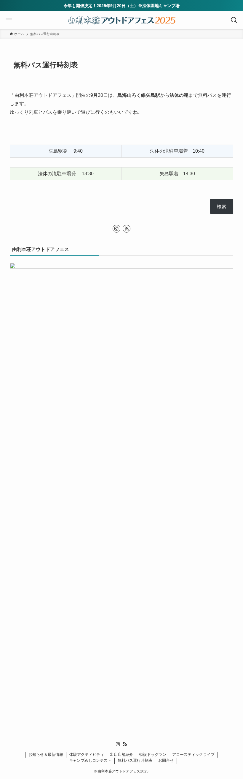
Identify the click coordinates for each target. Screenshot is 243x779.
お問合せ (166, 760)
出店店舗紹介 (121, 754)
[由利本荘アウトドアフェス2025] (121, 20)
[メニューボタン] (9, 20)
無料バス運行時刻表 (135, 760)
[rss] (126, 229)
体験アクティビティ (86, 754)
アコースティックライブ (193, 754)
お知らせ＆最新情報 (45, 754)
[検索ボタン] (234, 20)
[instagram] (116, 229)
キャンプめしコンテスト (90, 760)
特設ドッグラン (152, 754)
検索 (221, 206)
